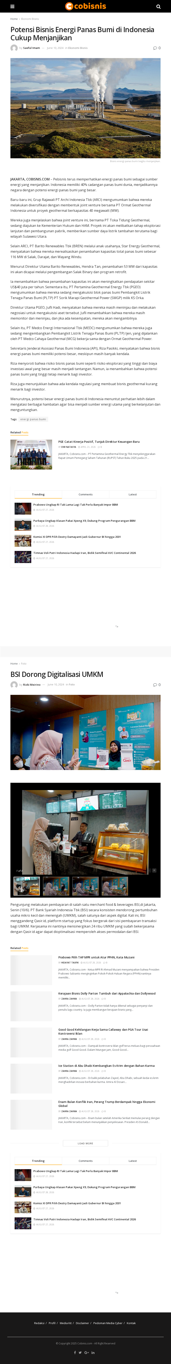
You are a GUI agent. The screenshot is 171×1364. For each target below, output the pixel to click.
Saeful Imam (31, 48)
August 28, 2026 (92, 962)
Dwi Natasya (68, 446)
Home (14, 19)
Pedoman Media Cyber (107, 1323)
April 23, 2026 (88, 446)
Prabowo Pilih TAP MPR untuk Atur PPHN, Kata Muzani (96, 957)
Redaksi (39, 1323)
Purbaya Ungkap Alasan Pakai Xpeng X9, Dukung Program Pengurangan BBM (84, 521)
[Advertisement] (84, 602)
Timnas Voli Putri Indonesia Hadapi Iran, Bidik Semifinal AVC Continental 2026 (84, 553)
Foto (23, 663)
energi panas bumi (33, 419)
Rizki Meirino (31, 684)
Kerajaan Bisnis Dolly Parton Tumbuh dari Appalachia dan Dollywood (107, 993)
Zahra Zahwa (69, 998)
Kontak (131, 1323)
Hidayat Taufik (70, 962)
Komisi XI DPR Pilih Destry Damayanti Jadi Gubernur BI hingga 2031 (77, 537)
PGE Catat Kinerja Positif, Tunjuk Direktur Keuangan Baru (99, 442)
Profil (52, 1323)
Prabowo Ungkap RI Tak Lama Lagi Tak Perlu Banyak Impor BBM (75, 504)
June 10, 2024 (55, 48)
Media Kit (66, 1323)
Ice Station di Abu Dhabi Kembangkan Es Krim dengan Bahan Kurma (106, 1066)
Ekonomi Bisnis (30, 19)
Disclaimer (82, 1323)
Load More (85, 1143)
